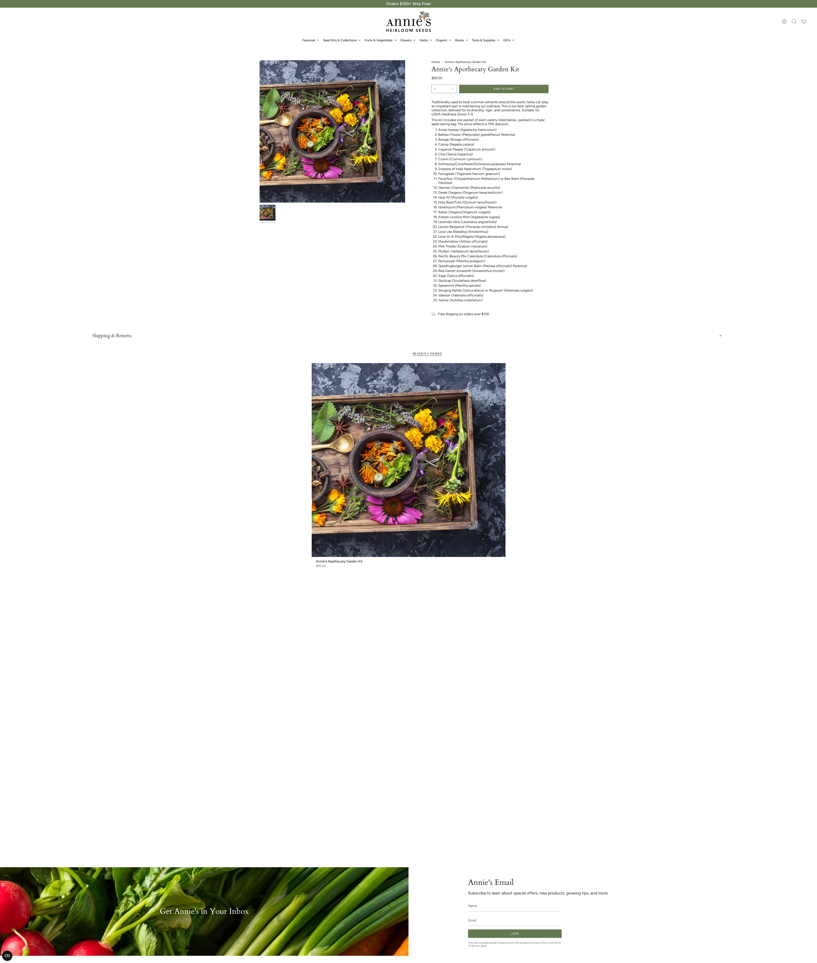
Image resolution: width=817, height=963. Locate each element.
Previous (259, 131)
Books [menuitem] (459, 40)
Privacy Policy (540, 942)
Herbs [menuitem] (423, 40)
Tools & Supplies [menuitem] (483, 40)
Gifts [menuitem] (506, 40)
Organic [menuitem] (441, 40)
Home (435, 62)
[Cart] (804, 21)
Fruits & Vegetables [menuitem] (378, 40)
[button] (794, 21)
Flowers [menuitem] (405, 40)
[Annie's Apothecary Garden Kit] (409, 460)
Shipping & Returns (111, 335)
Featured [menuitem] (308, 40)
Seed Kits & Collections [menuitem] (340, 40)
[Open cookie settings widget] (7, 956)
